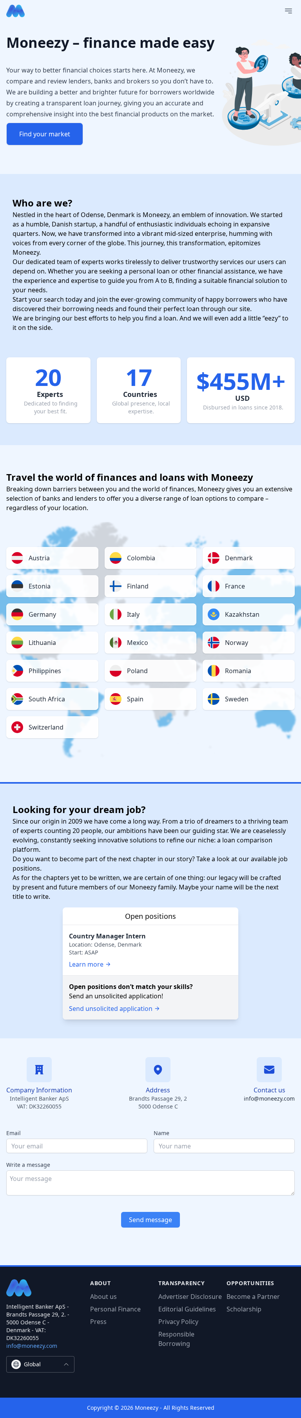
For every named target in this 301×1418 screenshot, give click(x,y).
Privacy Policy (178, 1321)
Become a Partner (253, 1296)
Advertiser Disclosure (190, 1296)
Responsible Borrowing (176, 1339)
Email (13, 1133)
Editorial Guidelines (187, 1309)
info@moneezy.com (269, 1098)
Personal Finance (115, 1309)
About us (103, 1296)
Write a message (28, 1164)
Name (161, 1133)
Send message (150, 1219)
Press (98, 1321)
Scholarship (244, 1309)
